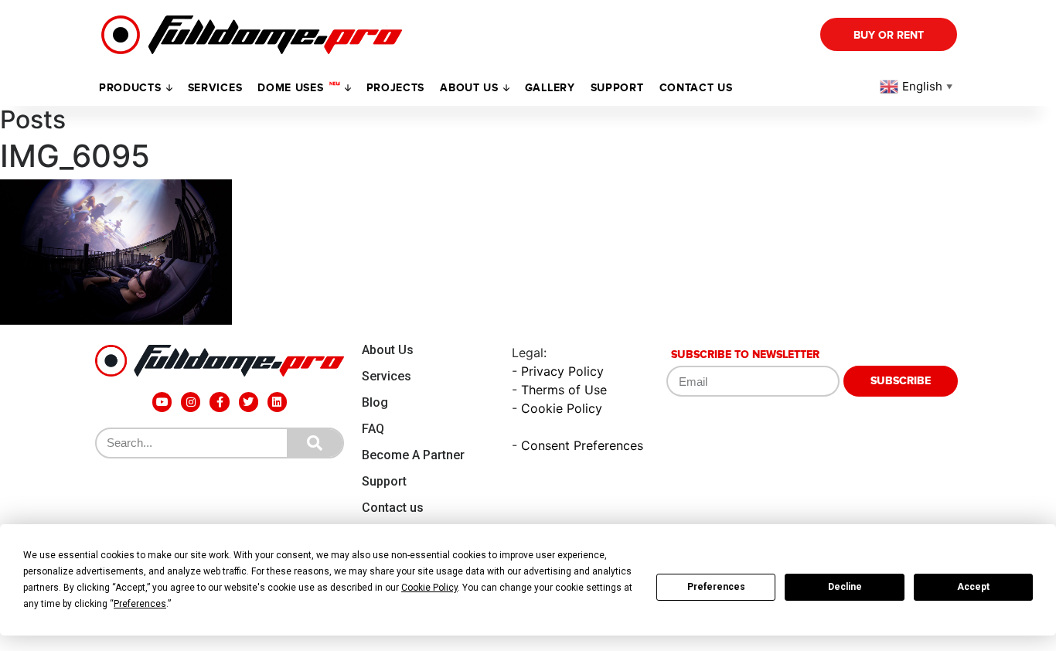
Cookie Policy (561, 408)
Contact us (696, 87)
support (617, 87)
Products (130, 87)
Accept (973, 586)
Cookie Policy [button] (429, 587)
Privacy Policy (562, 371)
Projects (395, 87)
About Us (388, 350)
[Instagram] (190, 401)
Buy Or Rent (888, 35)
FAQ (373, 428)
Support (384, 481)
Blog (375, 402)
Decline (845, 586)
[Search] (314, 443)
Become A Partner (413, 455)
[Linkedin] (277, 401)
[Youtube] (162, 401)
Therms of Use (564, 389)
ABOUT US (469, 87)
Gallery (550, 87)
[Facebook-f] (219, 401)
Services (215, 87)
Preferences (716, 586)
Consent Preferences (582, 445)
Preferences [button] (140, 603)
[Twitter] (248, 401)
